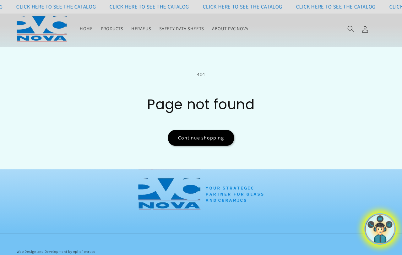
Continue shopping (201, 137)
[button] (350, 29)
